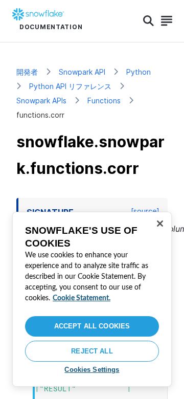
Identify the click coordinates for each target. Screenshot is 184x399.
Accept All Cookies (92, 326)
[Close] (160, 223)
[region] (92, 299)
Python (138, 72)
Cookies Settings (91, 369)
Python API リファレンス (70, 86)
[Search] (148, 21)
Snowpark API (82, 72)
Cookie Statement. (81, 298)
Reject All (91, 351)
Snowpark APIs (41, 100)
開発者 (27, 72)
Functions (104, 100)
